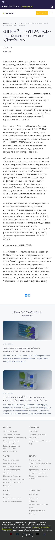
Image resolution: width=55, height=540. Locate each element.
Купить (6, 491)
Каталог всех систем (10, 451)
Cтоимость (7, 494)
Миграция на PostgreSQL (12, 476)
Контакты (32, 514)
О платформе (33, 431)
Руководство (33, 494)
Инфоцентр (14, 23)
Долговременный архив (11, 434)
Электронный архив (10, 431)
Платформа (34, 427)
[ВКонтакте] (26, 295)
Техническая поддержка (11, 470)
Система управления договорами (14, 438)
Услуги (6, 456)
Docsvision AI (33, 438)
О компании (34, 491)
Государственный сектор (37, 473)
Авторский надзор (9, 463)
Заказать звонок (26, 7)
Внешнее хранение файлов (12, 482)
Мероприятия (33, 498)
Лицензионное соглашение (12, 501)
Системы (7, 427)
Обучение (6, 486)
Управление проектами (11, 460)
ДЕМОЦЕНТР (41, 13)
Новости (23, 23)
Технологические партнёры (38, 504)
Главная (6, 23)
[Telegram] (29, 295)
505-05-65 (10, 7)
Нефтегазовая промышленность (40, 463)
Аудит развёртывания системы (13, 479)
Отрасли (32, 456)
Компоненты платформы (37, 434)
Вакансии (32, 507)
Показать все (27, 316)
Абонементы (7, 473)
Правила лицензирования (12, 498)
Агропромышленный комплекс (39, 470)
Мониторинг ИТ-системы (12, 466)
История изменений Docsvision (40, 441)
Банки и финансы (35, 460)
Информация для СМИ (37, 511)
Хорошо (27, 535)
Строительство (34, 466)
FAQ (30, 444)
